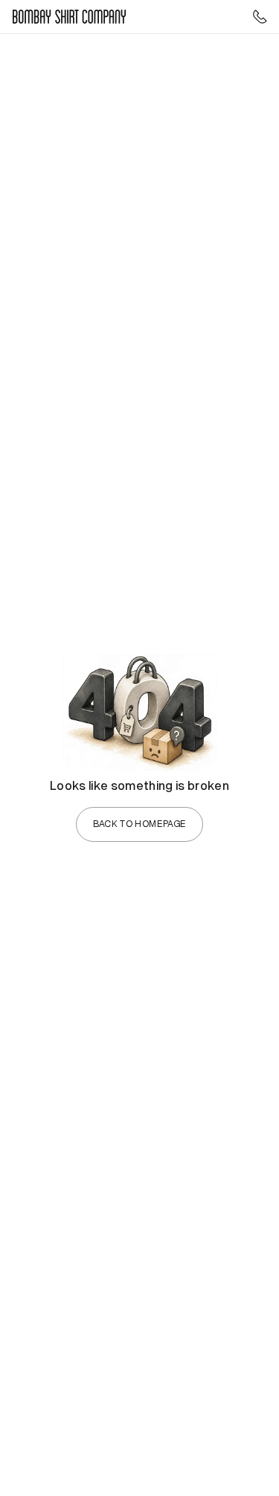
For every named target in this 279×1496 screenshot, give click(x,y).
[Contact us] (260, 17)
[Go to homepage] (69, 17)
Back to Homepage (140, 823)
